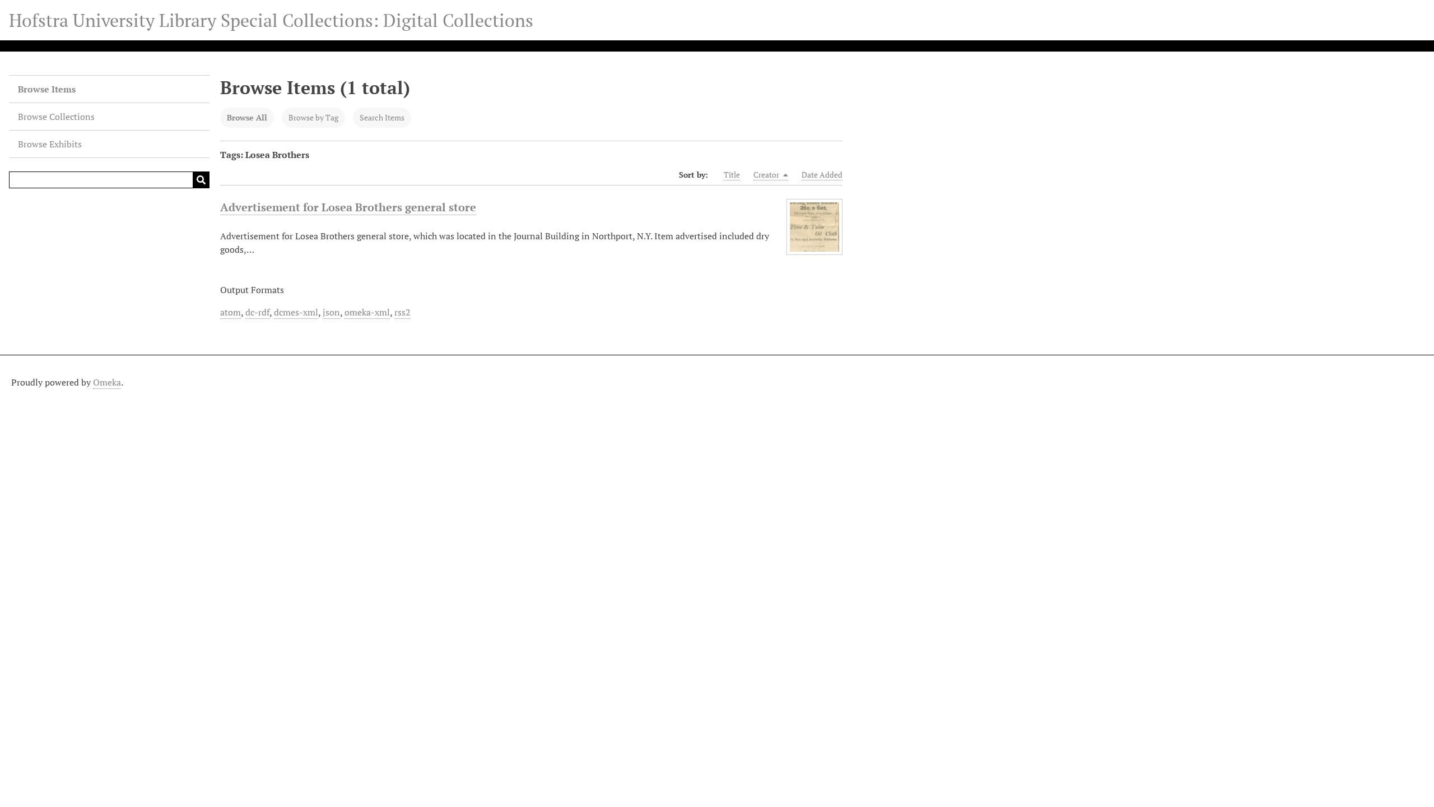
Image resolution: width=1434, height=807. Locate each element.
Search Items (382, 117)
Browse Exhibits (50, 144)
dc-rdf (257, 312)
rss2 (402, 312)
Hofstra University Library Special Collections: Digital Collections (271, 20)
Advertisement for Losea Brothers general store (348, 207)
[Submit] (201, 179)
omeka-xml (367, 312)
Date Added (822, 174)
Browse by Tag (313, 117)
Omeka (107, 382)
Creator (767, 174)
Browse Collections (56, 116)
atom (230, 312)
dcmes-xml (296, 312)
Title (732, 174)
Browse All (247, 117)
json (331, 312)
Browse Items (47, 89)
